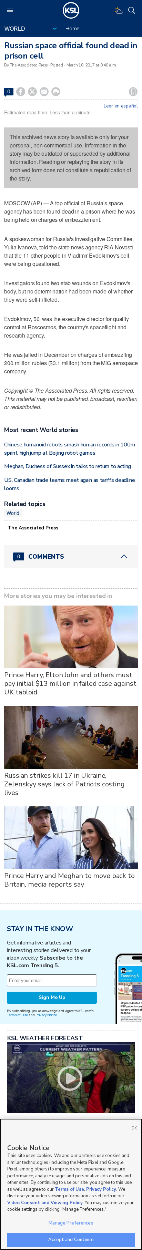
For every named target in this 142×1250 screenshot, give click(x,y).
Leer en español (121, 106)
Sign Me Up (52, 997)
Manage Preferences (71, 1223)
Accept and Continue (70, 1240)
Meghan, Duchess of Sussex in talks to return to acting (67, 466)
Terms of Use (17, 1015)
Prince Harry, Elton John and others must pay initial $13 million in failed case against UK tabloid (70, 683)
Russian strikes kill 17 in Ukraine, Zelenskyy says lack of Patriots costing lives (64, 784)
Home (72, 28)
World (13, 512)
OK (134, 1128)
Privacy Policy (101, 1189)
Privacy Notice (46, 1015)
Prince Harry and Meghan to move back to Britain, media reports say (69, 880)
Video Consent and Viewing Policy (45, 1203)
